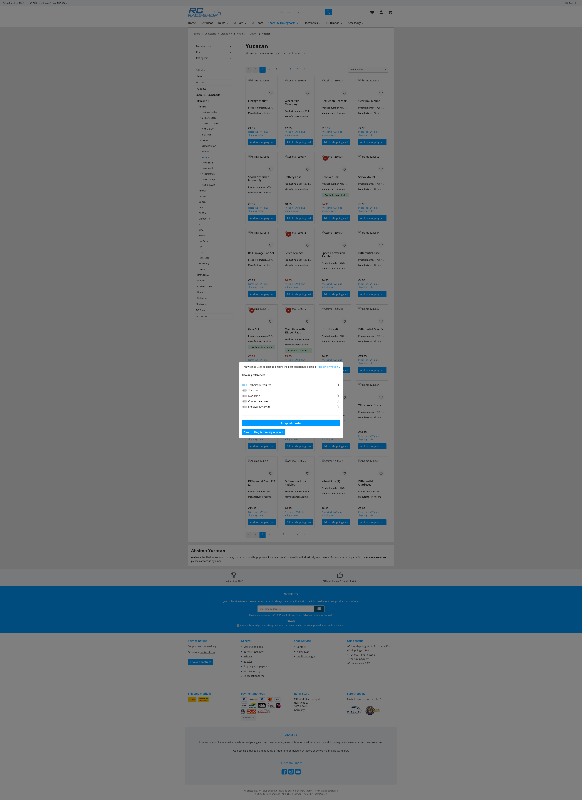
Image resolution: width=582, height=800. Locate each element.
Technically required (259, 385)
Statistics (253, 390)
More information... (329, 366)
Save (247, 432)
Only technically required (268, 432)
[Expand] (338, 384)
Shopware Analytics (259, 406)
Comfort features (258, 401)
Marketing (254, 396)
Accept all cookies (291, 423)
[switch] (244, 390)
